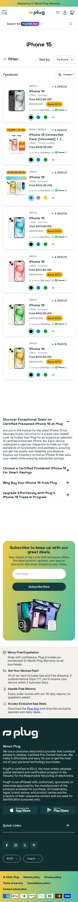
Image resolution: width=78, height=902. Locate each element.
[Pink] (38, 198)
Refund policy (31, 877)
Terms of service (13, 883)
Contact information (15, 889)
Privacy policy (52, 877)
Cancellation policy (38, 883)
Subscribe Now (39, 586)
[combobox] (39, 24)
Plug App (33, 708)
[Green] (45, 117)
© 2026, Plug (11, 877)
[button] (4, 12)
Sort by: (44, 59)
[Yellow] (45, 198)
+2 (53, 117)
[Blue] (38, 117)
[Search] (71, 24)
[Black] (31, 117)
